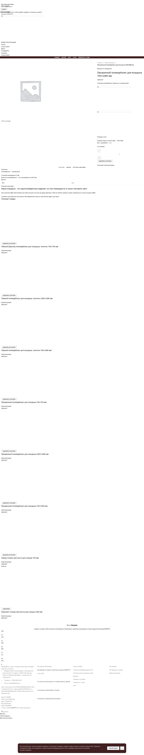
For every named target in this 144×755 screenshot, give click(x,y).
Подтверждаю (113, 748)
